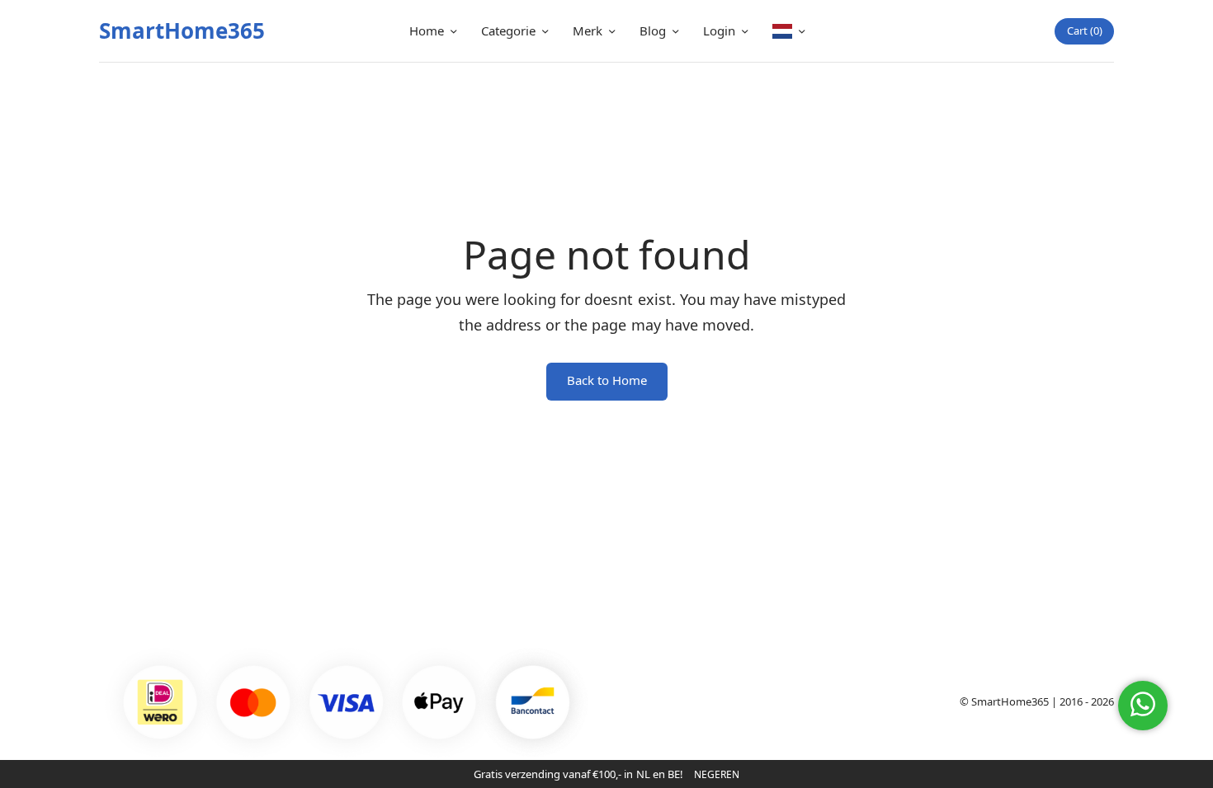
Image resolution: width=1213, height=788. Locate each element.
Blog (653, 30)
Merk (587, 30)
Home (426, 30)
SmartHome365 (182, 30)
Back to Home (607, 380)
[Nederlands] (788, 30)
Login (719, 30)
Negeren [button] (716, 774)
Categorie (508, 30)
